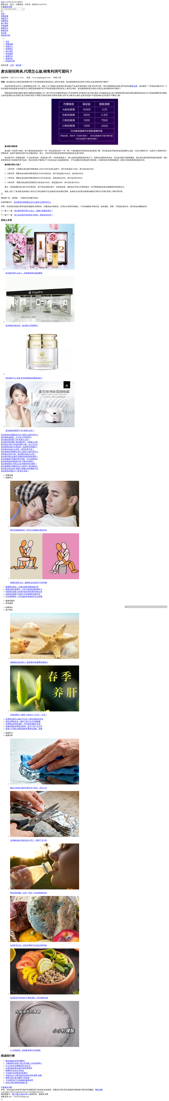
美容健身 (4, 26)
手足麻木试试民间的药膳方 (17, 1073)
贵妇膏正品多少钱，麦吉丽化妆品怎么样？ (18, 454)
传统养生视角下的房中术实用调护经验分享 (23, 594)
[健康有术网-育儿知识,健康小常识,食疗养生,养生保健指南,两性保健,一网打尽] (6, 7)
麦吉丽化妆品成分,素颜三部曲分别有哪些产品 (19, 469)
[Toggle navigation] (3, 38)
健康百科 (4, 30)
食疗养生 (4, 23)
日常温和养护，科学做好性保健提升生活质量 (24, 596)
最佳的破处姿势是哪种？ (16, 1061)
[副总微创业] (2, 11)
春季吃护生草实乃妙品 (15, 1070)
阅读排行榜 (5, 35)
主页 (12, 65)
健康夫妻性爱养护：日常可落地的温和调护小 (24, 589)
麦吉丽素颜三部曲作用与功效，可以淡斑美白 (19, 459)
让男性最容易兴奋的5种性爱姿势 (19, 1068)
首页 (3, 2)
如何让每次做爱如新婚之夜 (17, 1083)
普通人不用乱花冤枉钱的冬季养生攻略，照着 (24, 729)
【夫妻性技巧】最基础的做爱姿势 (19, 1080)
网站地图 (99, 1090)
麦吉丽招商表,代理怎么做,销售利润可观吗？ (19, 464)
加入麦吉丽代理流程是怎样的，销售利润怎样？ (33, 215)
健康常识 (4, 28)
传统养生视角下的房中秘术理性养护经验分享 (24, 592)
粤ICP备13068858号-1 (20, 1094)
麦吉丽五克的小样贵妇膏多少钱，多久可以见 (19, 444)
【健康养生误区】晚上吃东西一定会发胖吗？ (24, 1063)
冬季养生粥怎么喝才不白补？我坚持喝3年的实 (24, 719)
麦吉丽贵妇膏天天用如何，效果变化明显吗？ (19, 447)
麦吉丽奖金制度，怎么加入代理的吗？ (16, 437)
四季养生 (4, 21)
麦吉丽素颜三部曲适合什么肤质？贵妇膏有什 (19, 466)
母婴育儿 (4, 18)
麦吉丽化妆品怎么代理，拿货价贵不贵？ (17, 449)
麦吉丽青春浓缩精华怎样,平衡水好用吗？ (17, 461)
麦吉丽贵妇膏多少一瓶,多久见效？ (15, 471)
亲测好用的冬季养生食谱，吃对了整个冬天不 (24, 726)
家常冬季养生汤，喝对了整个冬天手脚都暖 (23, 721)
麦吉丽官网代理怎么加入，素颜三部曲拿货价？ (33, 211)
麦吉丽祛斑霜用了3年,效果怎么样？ (15, 440)
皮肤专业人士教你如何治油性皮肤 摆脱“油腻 (24, 1075)
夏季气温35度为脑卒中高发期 (17, 1078)
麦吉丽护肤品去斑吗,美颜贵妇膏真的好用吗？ (19, 456)
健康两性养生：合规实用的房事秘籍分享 (22, 587)
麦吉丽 (3, 33)
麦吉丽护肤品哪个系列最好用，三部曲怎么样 (19, 442)
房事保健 (4, 16)
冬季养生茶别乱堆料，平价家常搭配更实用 (23, 724)
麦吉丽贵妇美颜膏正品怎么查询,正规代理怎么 (19, 435)
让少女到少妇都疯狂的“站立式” (18, 1066)
